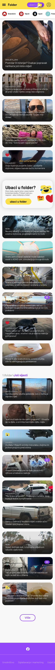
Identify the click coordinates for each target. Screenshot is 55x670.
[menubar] (49, 5)
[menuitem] (49, 4)
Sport (40, 14)
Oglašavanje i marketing (31, 662)
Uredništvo (8, 662)
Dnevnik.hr (12, 14)
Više (27, 617)
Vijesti (27, 14)
